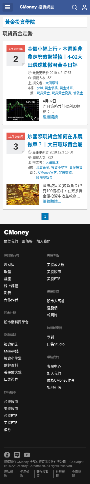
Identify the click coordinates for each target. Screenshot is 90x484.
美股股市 (11, 408)
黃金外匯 (66, 88)
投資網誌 (11, 344)
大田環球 (52, 83)
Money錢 (11, 351)
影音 (7, 293)
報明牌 (52, 315)
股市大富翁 (55, 301)
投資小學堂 (59, 167)
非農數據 (65, 172)
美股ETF (10, 422)
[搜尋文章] (75, 7)
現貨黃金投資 (61, 93)
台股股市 (11, 401)
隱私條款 (8, 474)
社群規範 (60, 474)
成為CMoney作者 (60, 380)
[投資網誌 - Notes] (34, 7)
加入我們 (43, 241)
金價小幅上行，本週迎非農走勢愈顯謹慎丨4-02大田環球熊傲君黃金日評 (55, 57)
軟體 (7, 271)
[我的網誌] (85, 7)
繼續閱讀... (52, 117)
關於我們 (11, 241)
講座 (7, 278)
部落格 (27, 241)
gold (40, 88)
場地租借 (54, 387)
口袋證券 (11, 379)
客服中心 (54, 366)
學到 (50, 337)
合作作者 (11, 300)
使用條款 (24, 474)
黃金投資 (76, 167)
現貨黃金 (43, 93)
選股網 (52, 308)
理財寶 (9, 264)
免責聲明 (76, 474)
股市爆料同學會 (16, 322)
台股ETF (10, 415)
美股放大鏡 (13, 372)
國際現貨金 (44, 177)
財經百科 (11, 365)
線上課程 (11, 286)
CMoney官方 (47, 172)
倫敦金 (78, 93)
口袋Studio (55, 344)
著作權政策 (42, 474)
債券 (7, 429)
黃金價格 (51, 88)
